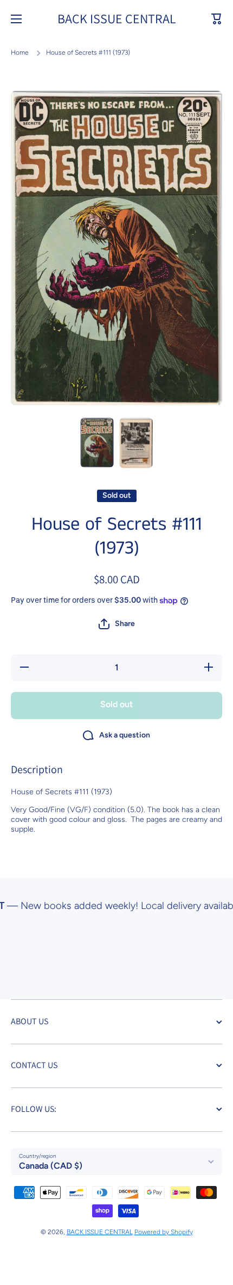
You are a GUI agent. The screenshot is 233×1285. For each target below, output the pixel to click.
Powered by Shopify (163, 1232)
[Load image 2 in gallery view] (136, 443)
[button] (216, 19)
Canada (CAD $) (50, 1166)
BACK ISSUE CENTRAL (100, 1232)
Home (20, 52)
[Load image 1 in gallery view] (97, 442)
